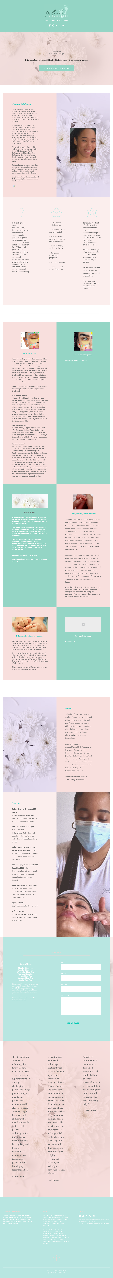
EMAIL (63, 973)
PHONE (64, 984)
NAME (63, 962)
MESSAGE (65, 995)
